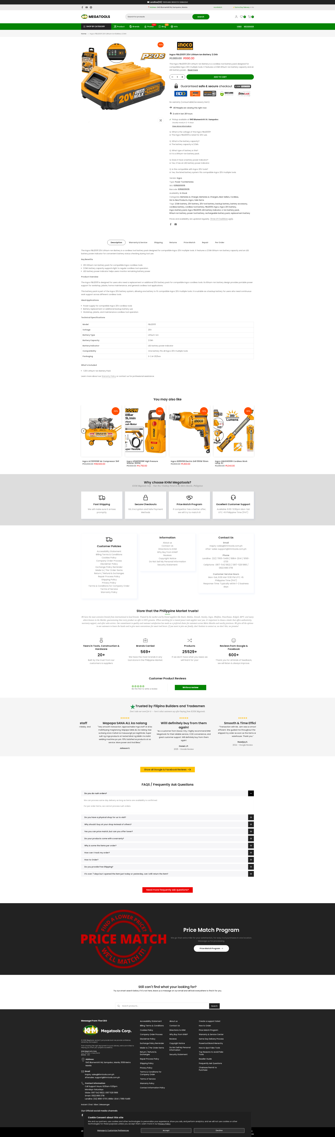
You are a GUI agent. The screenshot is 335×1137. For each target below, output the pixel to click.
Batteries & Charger (189, 197)
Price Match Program (210, 948)
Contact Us (167, 545)
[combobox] (159, 16)
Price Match (189, 242)
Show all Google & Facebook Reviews (165, 769)
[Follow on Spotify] (91, 7)
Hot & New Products (178, 200)
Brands (136, 26)
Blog (165, 26)
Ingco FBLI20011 (194, 210)
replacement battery (240, 213)
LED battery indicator (211, 210)
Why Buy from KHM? (167, 552)
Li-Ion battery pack (230, 210)
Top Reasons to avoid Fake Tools (211, 1053)
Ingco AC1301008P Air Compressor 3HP (100, 461)
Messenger (105, 1104)
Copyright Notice (167, 558)
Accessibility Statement (109, 551)
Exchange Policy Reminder (109, 567)
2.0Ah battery (181, 203)
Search (214, 1006)
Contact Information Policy (152, 1087)
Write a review (190, 687)
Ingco (179, 178)
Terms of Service (109, 589)
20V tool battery (207, 203)
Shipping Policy (109, 579)
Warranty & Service (138, 242)
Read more (193, 70)
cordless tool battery (194, 207)
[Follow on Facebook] (82, 7)
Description (116, 242)
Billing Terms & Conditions (109, 554)
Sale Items (199, 200)
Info (176, 26)
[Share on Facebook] (170, 224)
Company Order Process (109, 560)
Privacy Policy (164, 1123)
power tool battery (195, 213)
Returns (173, 242)
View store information (181, 126)
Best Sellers (224, 197)
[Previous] (83, 431)
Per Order (219, 242)
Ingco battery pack (178, 210)
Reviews (167, 555)
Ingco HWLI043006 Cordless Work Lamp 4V (231, 462)
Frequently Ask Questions (210, 1063)
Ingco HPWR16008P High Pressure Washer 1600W (142, 462)
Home (83, 34)
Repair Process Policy (109, 576)
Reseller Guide (205, 1059)
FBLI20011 (209, 207)
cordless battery (176, 207)
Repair (205, 242)
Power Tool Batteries (184, 182)
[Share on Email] (175, 224)
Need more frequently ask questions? (167, 889)
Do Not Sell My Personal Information (167, 561)
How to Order (205, 1025)
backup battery (222, 203)
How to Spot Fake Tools (209, 1048)
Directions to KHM (167, 549)
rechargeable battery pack (217, 213)
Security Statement (167, 564)
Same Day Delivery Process (211, 1039)
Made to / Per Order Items (109, 570)
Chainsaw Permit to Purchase (208, 1068)
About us (167, 542)
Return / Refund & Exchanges (109, 573)
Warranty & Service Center (211, 1034)
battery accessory (238, 203)
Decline (219, 1130)
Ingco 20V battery (228, 207)
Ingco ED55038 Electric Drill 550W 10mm (189, 461)
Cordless (234, 197)
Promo (151, 26)
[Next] (251, 431)
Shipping (158, 242)
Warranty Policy (109, 376)
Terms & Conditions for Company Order (109, 585)
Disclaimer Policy (109, 563)
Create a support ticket (209, 1021)
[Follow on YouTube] (86, 7)
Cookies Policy (109, 557)
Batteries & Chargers (208, 197)
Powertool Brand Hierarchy (211, 1043)
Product (121, 26)
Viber (96, 1104)
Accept (166, 1130)
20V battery (193, 203)
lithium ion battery (177, 213)
